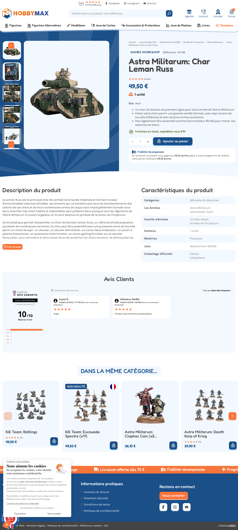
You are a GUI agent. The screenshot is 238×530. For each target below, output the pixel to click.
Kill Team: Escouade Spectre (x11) (82, 434)
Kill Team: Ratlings (21, 432)
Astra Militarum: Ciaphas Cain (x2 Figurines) (139, 434)
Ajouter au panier (175, 141)
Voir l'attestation (25, 300)
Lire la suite (14, 246)
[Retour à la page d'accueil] (29, 13)
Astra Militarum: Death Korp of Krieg (204, 434)
